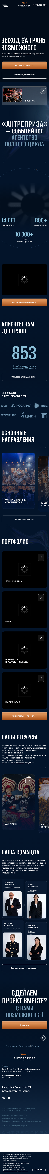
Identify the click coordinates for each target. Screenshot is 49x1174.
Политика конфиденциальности (14, 1115)
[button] (25, 95)
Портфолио (24, 1046)
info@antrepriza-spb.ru (16, 1091)
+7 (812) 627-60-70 (39, 5)
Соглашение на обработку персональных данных (21, 1121)
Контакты (35, 1046)
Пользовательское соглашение (14, 1118)
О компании (11, 1046)
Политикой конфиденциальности (15, 1171)
